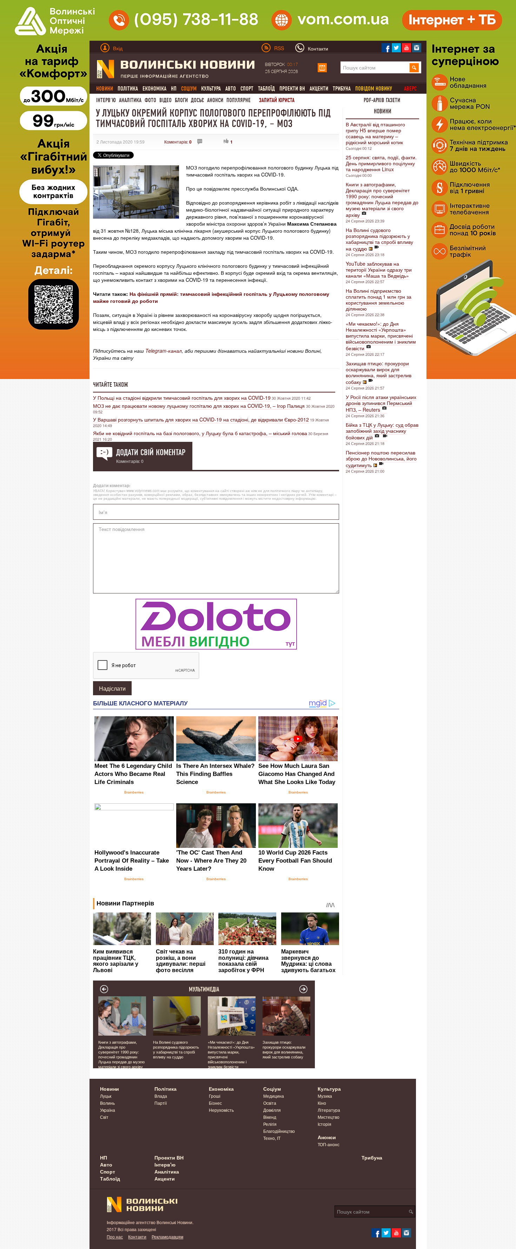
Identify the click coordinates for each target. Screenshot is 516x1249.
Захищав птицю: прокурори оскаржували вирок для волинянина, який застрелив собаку (378, 372)
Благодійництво (279, 1131)
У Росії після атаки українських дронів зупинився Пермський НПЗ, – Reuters (381, 403)
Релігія (270, 1124)
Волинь (107, 1103)
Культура (211, 88)
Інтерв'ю (106, 100)
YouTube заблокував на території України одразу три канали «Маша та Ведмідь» (379, 269)
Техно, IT (271, 1138)
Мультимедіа (204, 989)
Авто (230, 88)
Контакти (137, 1237)
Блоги (181, 100)
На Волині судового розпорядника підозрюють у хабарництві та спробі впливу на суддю (379, 239)
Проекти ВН (292, 88)
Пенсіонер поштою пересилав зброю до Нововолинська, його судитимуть (381, 459)
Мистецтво (328, 1117)
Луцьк (105, 1096)
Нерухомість (221, 1110)
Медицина (273, 1096)
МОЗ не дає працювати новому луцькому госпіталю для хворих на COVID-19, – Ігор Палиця (199, 405)
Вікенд (269, 1117)
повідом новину (373, 88)
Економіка (154, 88)
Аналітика (130, 100)
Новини (382, 111)
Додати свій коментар (150, 452)
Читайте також (110, 384)
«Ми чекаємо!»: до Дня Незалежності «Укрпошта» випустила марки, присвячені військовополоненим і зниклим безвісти (381, 336)
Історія (324, 1124)
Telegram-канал (163, 350)
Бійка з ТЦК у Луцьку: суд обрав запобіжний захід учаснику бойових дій (382, 431)
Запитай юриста (277, 100)
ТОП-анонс (328, 1144)
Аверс (410, 88)
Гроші (214, 1096)
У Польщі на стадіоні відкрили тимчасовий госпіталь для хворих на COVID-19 (182, 397)
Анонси (215, 100)
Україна (107, 1110)
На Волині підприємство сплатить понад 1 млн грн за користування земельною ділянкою (378, 299)
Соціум (272, 1088)
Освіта (269, 1103)
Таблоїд (266, 88)
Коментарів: (178, 142)
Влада (160, 1096)
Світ (104, 1117)
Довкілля (272, 1110)
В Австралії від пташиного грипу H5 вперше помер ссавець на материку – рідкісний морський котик (375, 133)
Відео (165, 100)
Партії (160, 1103)
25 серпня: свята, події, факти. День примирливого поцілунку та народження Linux (381, 163)
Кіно (322, 1103)
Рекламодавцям (167, 1237)
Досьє (197, 100)
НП (174, 88)
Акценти (319, 88)
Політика (128, 88)
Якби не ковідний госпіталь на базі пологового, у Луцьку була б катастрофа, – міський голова (200, 433)
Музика (325, 1096)
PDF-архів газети (382, 100)
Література (329, 1110)
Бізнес (215, 1103)
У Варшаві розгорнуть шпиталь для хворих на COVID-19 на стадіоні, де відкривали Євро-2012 (201, 419)
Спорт (246, 88)
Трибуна (342, 88)
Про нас (115, 1237)
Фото (150, 100)
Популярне (238, 100)
